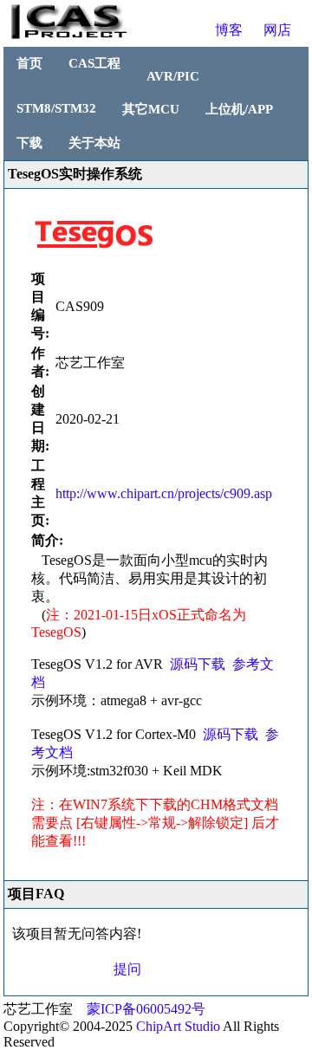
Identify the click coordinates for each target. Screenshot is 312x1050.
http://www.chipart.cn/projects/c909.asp (163, 493)
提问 (127, 969)
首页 (29, 63)
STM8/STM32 (56, 108)
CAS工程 (94, 63)
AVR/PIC (172, 76)
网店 (277, 30)
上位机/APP (239, 109)
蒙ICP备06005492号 (146, 1008)
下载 (29, 143)
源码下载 (197, 664)
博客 (229, 30)
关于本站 (94, 143)
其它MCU (150, 109)
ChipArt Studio (178, 1026)
